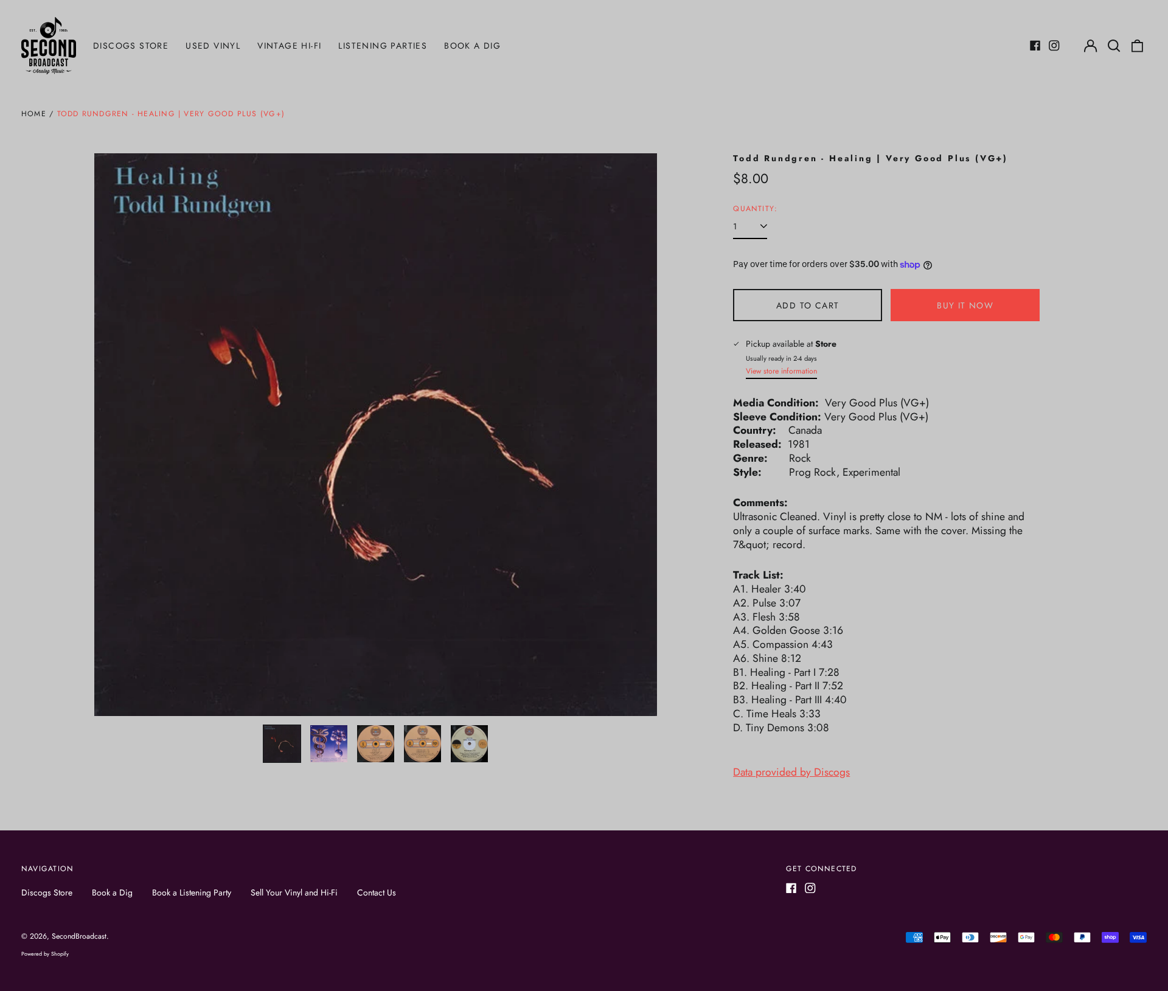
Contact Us (376, 892)
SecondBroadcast (79, 936)
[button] (1114, 45)
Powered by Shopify (45, 954)
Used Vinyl (213, 46)
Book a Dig (472, 46)
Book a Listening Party (191, 892)
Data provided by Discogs (791, 772)
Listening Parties (382, 46)
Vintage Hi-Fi (289, 46)
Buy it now (965, 305)
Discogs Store (131, 46)
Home (33, 113)
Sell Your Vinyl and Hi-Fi (294, 892)
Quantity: (755, 209)
